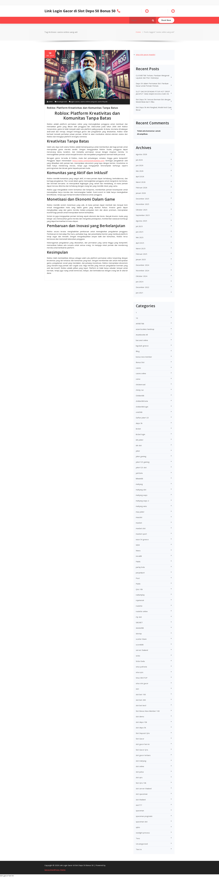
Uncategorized (61, 102)
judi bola (139, 473)
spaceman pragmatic (144, 816)
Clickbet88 (140, 395)
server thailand (142, 650)
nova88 (139, 556)
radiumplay (140, 595)
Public (138, 584)
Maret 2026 (140, 182)
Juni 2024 (139, 281)
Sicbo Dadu (140, 661)
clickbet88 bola (142, 401)
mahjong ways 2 (142, 501)
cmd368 (139, 412)
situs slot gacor (142, 683)
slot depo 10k (141, 722)
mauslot (139, 517)
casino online (141, 373)
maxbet (139, 523)
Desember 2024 (142, 265)
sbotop (139, 633)
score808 (140, 644)
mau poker (140, 512)
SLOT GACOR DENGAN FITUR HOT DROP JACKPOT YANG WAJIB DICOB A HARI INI (153, 92)
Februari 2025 (141, 254)
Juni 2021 (139, 293)
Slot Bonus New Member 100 (148, 711)
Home (138, 32)
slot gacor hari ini (143, 744)
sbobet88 (140, 628)
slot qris (139, 777)
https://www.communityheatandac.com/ (88, 160)
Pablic (138, 561)
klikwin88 (139, 478)
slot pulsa (140, 772)
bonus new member (144, 357)
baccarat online (142, 340)
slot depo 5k (141, 727)
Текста (139, 849)
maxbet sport (141, 534)
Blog (137, 351)
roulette (139, 606)
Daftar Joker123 (142, 417)
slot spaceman (142, 794)
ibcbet (138, 429)
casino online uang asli (88, 102)
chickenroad (140, 384)
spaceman (140, 810)
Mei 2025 (139, 237)
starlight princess (143, 833)
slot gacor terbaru (143, 755)
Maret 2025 (140, 248)
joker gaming (141, 456)
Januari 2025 (141, 259)
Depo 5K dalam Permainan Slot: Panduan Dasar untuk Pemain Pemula (152, 84)
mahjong (139, 484)
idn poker (139, 440)
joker (138, 451)
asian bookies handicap (145, 329)
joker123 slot (141, 467)
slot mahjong (141, 761)
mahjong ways (141, 495)
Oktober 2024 (141, 276)
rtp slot (139, 617)
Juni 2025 (139, 232)
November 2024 (142, 270)
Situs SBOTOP (141, 678)
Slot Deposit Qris (143, 733)
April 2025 (140, 243)
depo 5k (139, 423)
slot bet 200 (141, 700)
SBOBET (139, 622)
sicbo (138, 656)
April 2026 (140, 176)
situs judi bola (141, 667)
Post (138, 578)
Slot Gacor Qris (142, 750)
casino (138, 368)
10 (137, 318)
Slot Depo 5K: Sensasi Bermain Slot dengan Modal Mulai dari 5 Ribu (153, 100)
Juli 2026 (139, 160)
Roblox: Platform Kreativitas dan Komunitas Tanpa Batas (82, 107)
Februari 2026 (141, 187)
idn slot (139, 445)
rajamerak (140, 600)
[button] (153, 20)
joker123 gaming (142, 462)
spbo (138, 827)
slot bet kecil (141, 705)
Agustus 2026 (141, 154)
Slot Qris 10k (141, 783)
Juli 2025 (139, 226)
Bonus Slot (140, 362)
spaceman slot (142, 822)
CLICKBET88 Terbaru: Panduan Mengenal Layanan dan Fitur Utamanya (152, 76)
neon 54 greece (142, 539)
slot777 (139, 805)
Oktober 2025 (141, 210)
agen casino (75, 102)
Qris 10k (139, 589)
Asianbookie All (142, 335)
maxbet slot (141, 528)
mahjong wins (141, 506)
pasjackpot (140, 572)
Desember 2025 (142, 198)
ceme (138, 379)
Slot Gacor (140, 739)
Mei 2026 (139, 171)
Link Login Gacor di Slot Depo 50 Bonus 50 (79, 11)
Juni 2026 (139, 165)
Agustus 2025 (141, 221)
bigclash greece (142, 346)
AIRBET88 (140, 323)
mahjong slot (141, 489)
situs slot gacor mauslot (145, 54)
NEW (138, 545)
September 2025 (143, 215)
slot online (140, 766)
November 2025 (142, 204)
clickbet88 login (142, 407)
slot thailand (141, 799)
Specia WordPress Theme (54, 870)
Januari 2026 (141, 193)
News (138, 550)
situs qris (139, 672)
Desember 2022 (142, 287)
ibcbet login (140, 434)
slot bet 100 (141, 694)
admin (50, 102)
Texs (138, 838)
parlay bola (140, 567)
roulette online (142, 611)
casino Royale (103, 102)
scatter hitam (141, 639)
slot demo (140, 716)
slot (137, 689)
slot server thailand (143, 788)
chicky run (140, 390)
